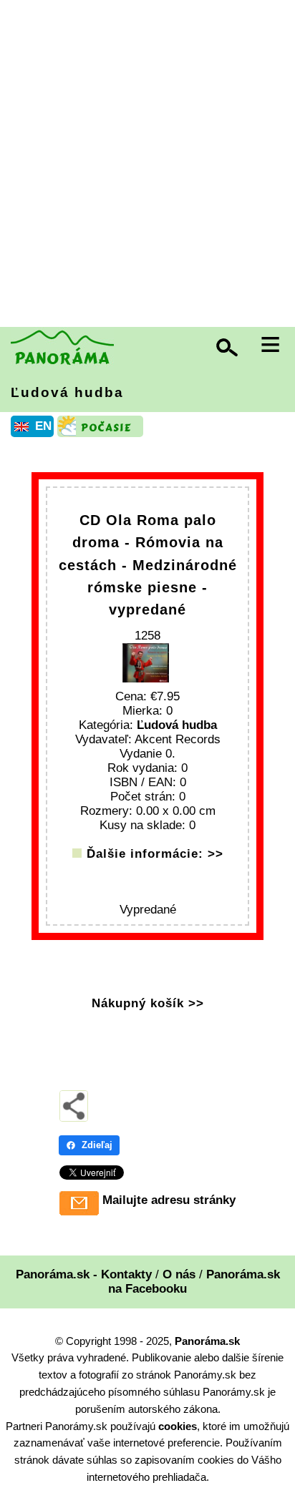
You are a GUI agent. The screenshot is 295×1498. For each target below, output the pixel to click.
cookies (177, 1426)
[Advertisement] (147, 165)
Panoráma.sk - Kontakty (84, 1274)
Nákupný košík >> (148, 1003)
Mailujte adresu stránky (169, 1200)
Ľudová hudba (67, 392)
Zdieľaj (97, 1145)
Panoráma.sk (207, 1341)
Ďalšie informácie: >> (155, 854)
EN (43, 426)
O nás (179, 1274)
